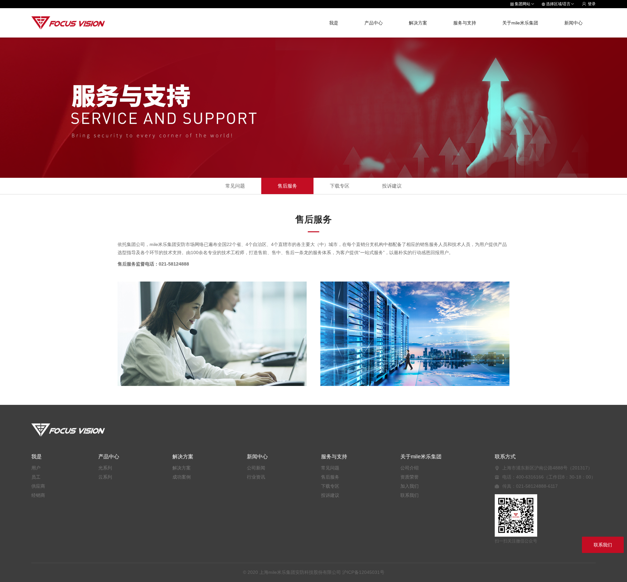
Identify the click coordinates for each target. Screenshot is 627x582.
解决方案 (418, 22)
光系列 (105, 467)
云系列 (105, 477)
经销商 (38, 495)
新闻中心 (573, 22)
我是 (333, 22)
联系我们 (409, 495)
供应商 (38, 486)
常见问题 (235, 186)
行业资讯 (256, 477)
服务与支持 (464, 22)
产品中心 (373, 22)
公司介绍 (409, 467)
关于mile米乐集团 (520, 22)
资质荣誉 (409, 477)
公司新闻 (256, 467)
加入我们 (409, 486)
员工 (35, 477)
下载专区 (339, 186)
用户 (35, 467)
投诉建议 (392, 186)
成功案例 (181, 477)
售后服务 (287, 186)
